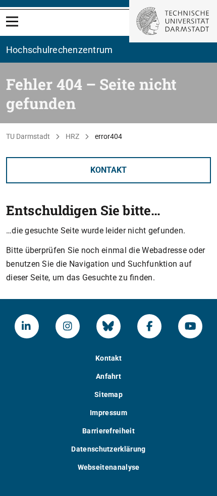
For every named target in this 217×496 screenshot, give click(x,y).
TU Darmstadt (28, 136)
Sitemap (108, 394)
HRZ (72, 136)
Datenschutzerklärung (108, 449)
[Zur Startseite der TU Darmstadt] (173, 21)
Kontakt (108, 170)
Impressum (108, 413)
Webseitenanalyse (109, 467)
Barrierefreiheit (108, 431)
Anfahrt (108, 376)
